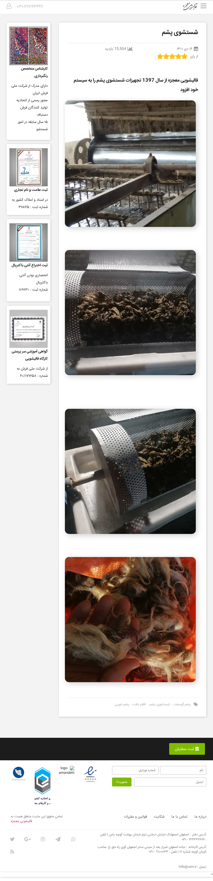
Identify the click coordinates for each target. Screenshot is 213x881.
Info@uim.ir (188, 867)
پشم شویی (122, 704)
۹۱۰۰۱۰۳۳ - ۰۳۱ (158, 852)
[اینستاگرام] (42, 839)
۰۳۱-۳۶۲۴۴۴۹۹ (30, 6)
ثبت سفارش (185, 749)
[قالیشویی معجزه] (194, 8)
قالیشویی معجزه (21, 821)
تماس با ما (179, 817)
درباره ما (200, 817)
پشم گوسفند (182, 704)
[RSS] (12, 851)
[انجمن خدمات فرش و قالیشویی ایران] (18, 773)
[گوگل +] (27, 839)
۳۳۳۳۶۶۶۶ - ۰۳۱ (193, 839)
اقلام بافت (139, 704)
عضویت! (122, 782)
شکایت (159, 817)
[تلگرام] (58, 839)
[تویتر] (12, 839)
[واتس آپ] (73, 839)
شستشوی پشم (159, 704)
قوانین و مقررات (135, 817)
